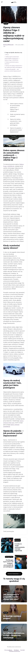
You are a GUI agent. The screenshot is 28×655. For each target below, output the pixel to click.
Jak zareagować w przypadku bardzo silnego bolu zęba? (11, 596)
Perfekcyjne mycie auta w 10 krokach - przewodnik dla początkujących (8, 563)
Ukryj (7, 54)
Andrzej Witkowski (8, 44)
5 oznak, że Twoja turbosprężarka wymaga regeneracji (20, 547)
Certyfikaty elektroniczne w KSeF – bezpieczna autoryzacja (13, 635)
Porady (6, 23)
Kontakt (22, 650)
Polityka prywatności (14, 651)
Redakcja (16, 650)
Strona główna (8, 650)
